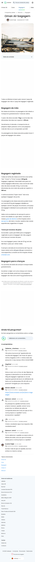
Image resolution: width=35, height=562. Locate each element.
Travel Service (4, 508)
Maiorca (3, 533)
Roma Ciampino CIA (6, 503)
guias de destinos (11, 219)
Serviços (3, 470)
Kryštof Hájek (13, 20)
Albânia (3, 525)
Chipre (3, 530)
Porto (2, 536)
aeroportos (5, 221)
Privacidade (22, 551)
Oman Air (4, 7)
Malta (2, 517)
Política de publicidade (25, 284)
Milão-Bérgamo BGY (6, 497)
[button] (2, 2)
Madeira (3, 514)
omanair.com (5, 255)
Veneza (3, 519)
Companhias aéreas (10, 12)
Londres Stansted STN (6, 489)
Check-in (3, 468)
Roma (2, 528)
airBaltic (3, 481)
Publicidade (29, 551)
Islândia (3, 522)
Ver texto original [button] (22, 350)
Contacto (3, 545)
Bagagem (22, 7)
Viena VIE (3, 484)
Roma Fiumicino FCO (6, 492)
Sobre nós (3, 543)
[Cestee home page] (7, 2)
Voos (13, 7)
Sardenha (3, 495)
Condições (15, 551)
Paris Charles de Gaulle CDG (8, 511)
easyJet (3, 500)
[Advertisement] (17, 78)
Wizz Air (3, 506)
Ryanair (3, 486)
